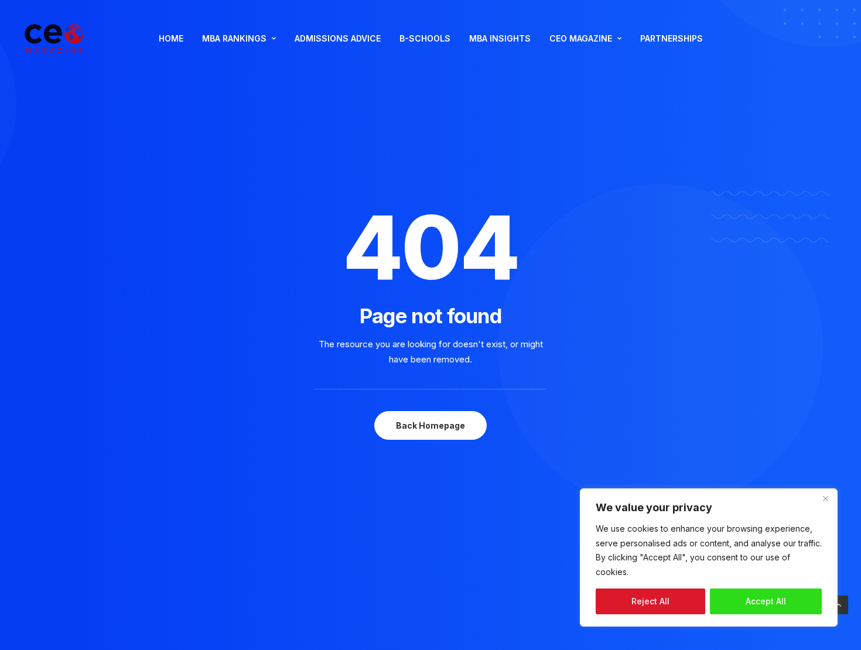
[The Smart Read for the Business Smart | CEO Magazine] (54, 38)
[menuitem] (171, 38)
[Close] (825, 498)
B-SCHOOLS (424, 38)
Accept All (766, 601)
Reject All (650, 601)
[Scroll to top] (838, 604)
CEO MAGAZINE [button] (580, 38)
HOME (171, 38)
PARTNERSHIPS (671, 38)
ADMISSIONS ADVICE (338, 38)
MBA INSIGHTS (500, 38)
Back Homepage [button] (430, 425)
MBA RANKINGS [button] (234, 38)
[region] (709, 557)
